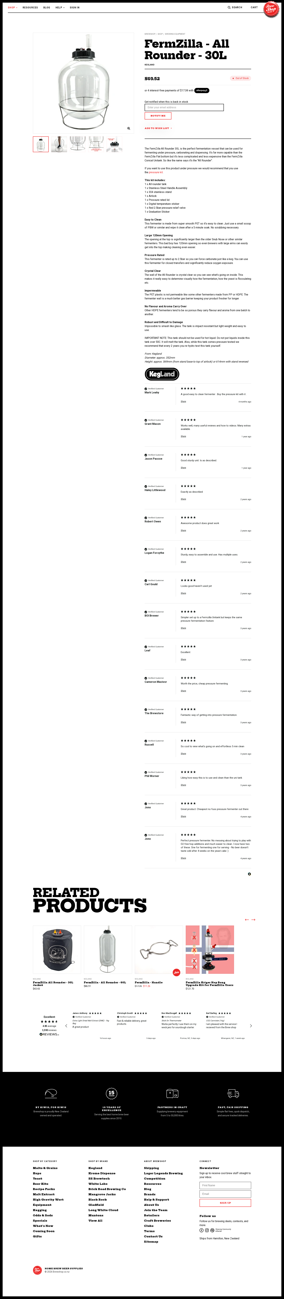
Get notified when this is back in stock (166, 101)
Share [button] (183, 401)
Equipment (42, 1204)
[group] (198, 399)
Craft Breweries (157, 1220)
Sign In (75, 7)
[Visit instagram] (206, 1230)
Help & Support (156, 1199)
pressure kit (156, 172)
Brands (149, 1194)
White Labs (97, 1183)
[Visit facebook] (201, 1230)
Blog (46, 7)
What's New (43, 1226)
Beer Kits (40, 1183)
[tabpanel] (83, 83)
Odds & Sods (43, 1215)
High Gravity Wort (48, 1199)
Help (59, 7)
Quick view (57, 945)
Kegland (95, 1168)
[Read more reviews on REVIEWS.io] (49, 1035)
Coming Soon (44, 1231)
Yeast (37, 1178)
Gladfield (96, 1204)
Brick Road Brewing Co (107, 1189)
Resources (30, 7)
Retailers (151, 1215)
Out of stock (57, 953)
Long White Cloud (103, 1210)
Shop (11, 7)
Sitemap (151, 1241)
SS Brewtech (99, 1178)
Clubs (149, 1226)
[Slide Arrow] (247, 920)
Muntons (95, 1215)
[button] (66, 1026)
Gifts (37, 1236)
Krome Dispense (102, 1173)
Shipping (151, 1168)
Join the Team (155, 1210)
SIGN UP (225, 1203)
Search (237, 7)
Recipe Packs (44, 1189)
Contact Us (153, 1236)
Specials (40, 1220)
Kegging (40, 1210)
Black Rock (97, 1199)
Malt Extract (44, 1194)
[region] (158, 1026)
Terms (149, 1231)
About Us (151, 1204)
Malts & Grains (45, 1168)
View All (95, 1220)
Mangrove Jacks (102, 1194)
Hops (37, 1173)
